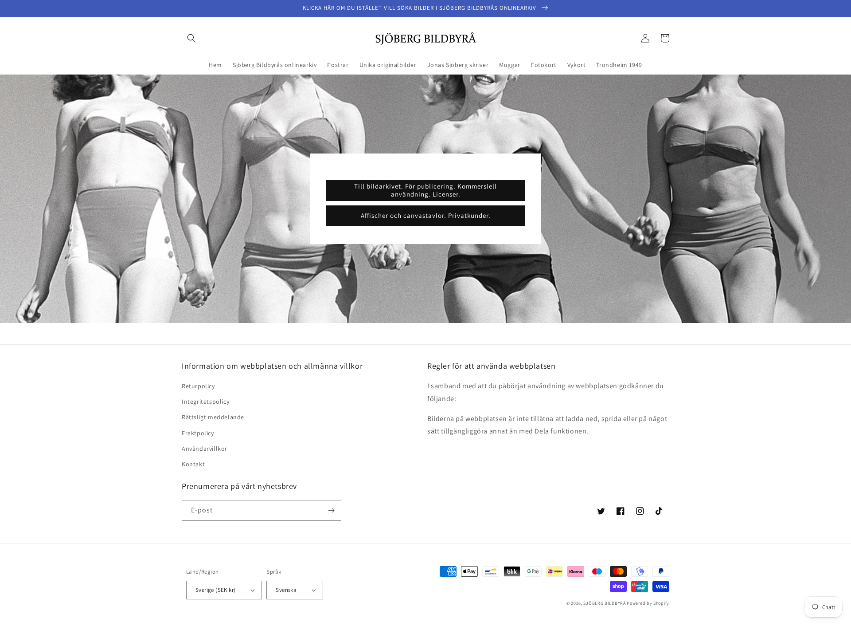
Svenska (286, 590)
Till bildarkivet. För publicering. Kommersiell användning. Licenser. (425, 190)
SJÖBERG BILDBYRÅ (604, 603)
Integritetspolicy (205, 402)
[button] (191, 38)
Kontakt (193, 464)
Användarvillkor (204, 449)
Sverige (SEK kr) (215, 590)
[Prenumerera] (331, 510)
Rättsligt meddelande (213, 417)
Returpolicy (198, 386)
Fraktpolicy (198, 433)
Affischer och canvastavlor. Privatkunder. (426, 215)
